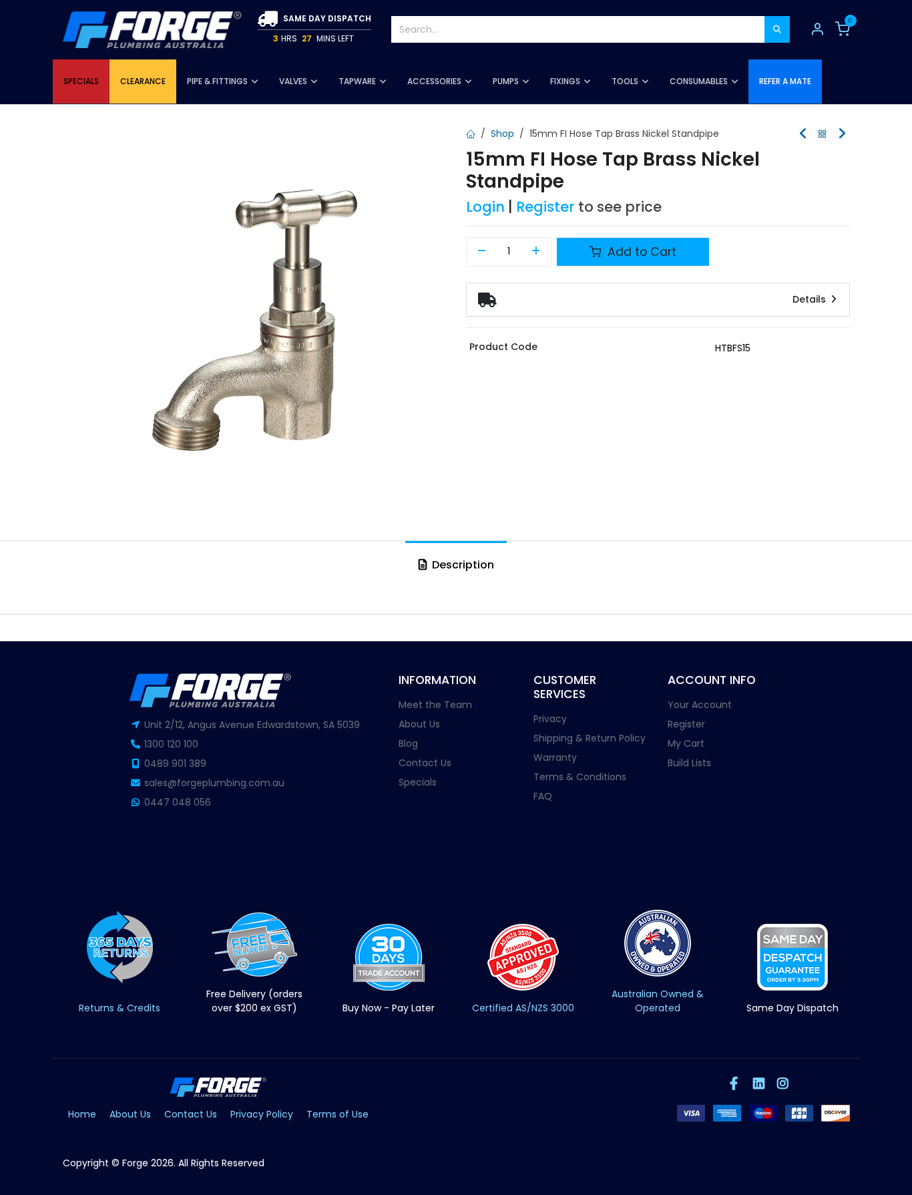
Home (82, 1114)
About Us (419, 724)
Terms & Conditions (579, 777)
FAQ (542, 796)
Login (485, 206)
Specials (418, 782)
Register (545, 206)
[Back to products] (822, 135)
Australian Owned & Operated (658, 1001)
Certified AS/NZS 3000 (523, 1008)
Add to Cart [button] (640, 252)
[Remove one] (482, 252)
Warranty (555, 757)
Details (810, 299)
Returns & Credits (119, 1008)
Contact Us (425, 763)
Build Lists (689, 763)
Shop (502, 133)
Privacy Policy (261, 1114)
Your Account (700, 704)
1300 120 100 (171, 744)
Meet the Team (435, 704)
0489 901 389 (175, 763)
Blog (408, 743)
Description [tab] (461, 564)
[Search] (777, 29)
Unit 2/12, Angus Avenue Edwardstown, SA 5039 (252, 724)
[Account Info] (817, 29)
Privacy (550, 718)
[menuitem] (81, 81)
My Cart (686, 743)
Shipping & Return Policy (589, 738)
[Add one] (536, 252)
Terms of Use (337, 1114)
